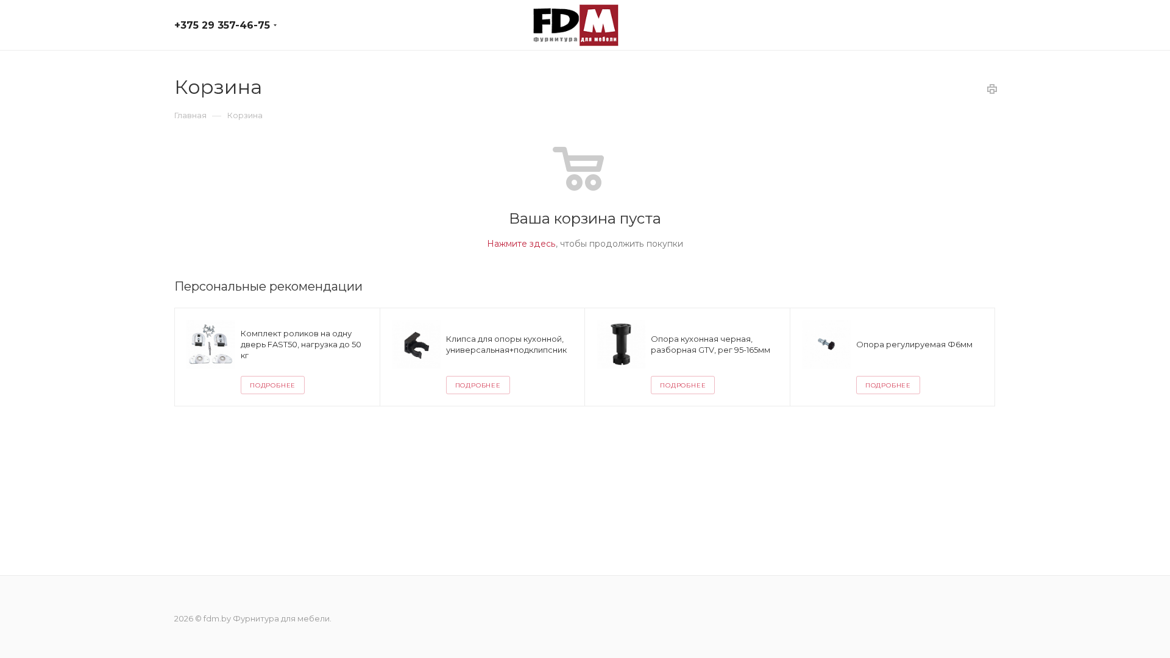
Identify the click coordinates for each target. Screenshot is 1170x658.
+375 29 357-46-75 (222, 25)
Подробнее (273, 385)
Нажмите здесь (521, 243)
